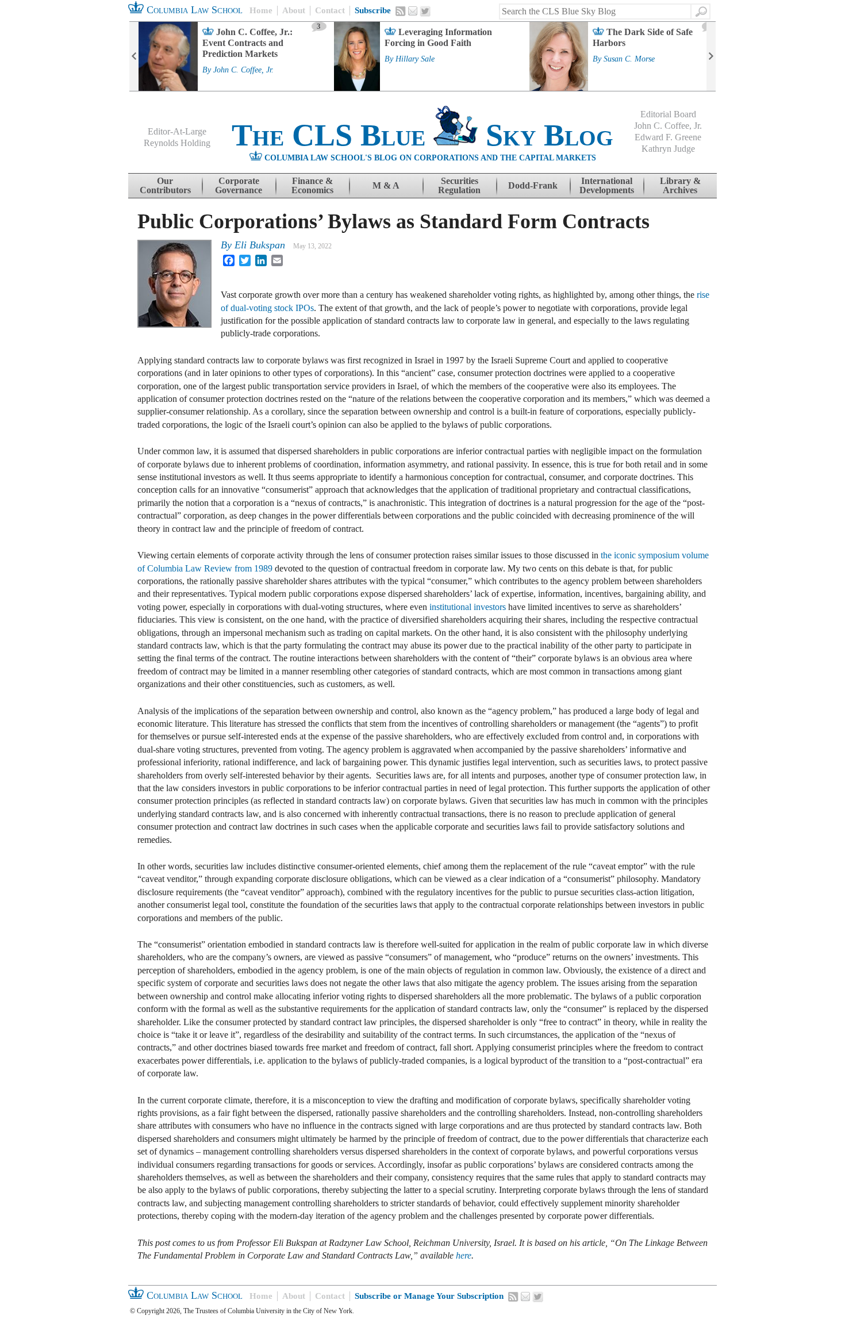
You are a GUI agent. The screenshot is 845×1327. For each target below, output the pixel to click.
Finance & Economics (312, 185)
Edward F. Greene (668, 137)
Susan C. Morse (629, 59)
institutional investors (467, 607)
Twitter (425, 11)
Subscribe (373, 10)
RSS (400, 11)
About (293, 10)
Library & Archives (680, 185)
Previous (134, 56)
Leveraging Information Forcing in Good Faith (438, 37)
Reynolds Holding (177, 143)
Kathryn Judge (668, 149)
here (463, 1255)
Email (412, 11)
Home (260, 10)
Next (711, 56)
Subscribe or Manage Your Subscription (429, 1296)
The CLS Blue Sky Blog (422, 135)
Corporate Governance (238, 185)
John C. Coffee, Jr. (243, 70)
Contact (330, 10)
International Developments (606, 185)
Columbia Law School (193, 10)
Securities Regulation (459, 185)
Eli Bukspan (260, 245)
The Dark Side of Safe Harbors (643, 37)
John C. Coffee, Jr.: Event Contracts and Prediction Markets (247, 43)
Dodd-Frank (533, 185)
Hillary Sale (415, 59)
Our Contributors (165, 185)
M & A (386, 185)
